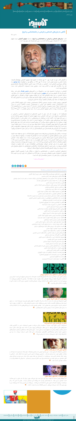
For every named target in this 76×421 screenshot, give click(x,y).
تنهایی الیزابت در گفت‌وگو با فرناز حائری (54, 248)
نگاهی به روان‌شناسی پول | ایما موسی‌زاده (55, 323)
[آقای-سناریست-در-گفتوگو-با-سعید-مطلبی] (54, 370)
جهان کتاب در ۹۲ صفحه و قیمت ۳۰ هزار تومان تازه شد (50, 181)
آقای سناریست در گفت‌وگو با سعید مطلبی (55, 376)
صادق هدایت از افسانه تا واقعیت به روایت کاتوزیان (51, 252)
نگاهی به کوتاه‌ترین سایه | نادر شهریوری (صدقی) (51, 202)
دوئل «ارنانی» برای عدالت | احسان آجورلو (53, 213)
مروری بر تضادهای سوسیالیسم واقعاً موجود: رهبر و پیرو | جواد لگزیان (46, 174)
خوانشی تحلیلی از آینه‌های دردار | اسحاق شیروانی (53, 275)
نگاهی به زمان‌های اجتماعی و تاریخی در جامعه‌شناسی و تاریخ (43, 32)
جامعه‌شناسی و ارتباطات (46, 170)
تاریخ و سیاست (55, 170)
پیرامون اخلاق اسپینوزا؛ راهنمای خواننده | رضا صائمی (51, 209)
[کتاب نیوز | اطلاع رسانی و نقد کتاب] (38, 22)
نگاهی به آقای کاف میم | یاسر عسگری (54, 235)
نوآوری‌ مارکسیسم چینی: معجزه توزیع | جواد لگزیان (51, 215)
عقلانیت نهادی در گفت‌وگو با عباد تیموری (53, 231)
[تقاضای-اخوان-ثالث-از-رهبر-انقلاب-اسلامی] (54, 344)
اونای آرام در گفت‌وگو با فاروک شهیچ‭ (56, 299)
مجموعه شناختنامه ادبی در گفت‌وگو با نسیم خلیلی (51, 237)
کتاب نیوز (33, 420)
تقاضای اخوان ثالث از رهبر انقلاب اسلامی (55, 350)
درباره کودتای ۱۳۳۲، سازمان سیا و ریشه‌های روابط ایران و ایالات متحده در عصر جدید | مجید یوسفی (38, 178)
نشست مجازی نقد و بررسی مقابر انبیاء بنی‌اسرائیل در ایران (49, 226)
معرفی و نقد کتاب (62, 170)
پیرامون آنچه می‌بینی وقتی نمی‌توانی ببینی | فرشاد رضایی (49, 185)
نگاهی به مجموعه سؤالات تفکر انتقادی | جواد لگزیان (50, 191)
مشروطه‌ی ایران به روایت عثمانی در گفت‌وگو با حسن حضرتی (48, 233)
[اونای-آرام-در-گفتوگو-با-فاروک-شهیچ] (54, 293)
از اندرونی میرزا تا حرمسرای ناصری (55, 207)
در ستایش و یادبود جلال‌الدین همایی (54, 187)
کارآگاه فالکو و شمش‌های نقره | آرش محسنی (53, 176)
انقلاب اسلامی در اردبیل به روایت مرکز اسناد (53, 204)
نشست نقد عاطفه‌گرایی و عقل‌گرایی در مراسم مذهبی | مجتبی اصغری (46, 198)
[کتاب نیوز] (36, 417)
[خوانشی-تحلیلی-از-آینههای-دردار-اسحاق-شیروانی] (54, 268)
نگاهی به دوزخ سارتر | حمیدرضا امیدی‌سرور (53, 259)
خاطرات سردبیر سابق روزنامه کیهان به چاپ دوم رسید (51, 218)
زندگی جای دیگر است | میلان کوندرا (55, 244)
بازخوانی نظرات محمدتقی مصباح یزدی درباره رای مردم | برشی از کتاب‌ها (46, 196)
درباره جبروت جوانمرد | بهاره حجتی (55, 228)
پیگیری (11, 415)
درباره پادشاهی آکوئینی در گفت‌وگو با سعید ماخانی (51, 194)
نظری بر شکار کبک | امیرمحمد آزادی (55, 183)
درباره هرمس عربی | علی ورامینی (56, 239)
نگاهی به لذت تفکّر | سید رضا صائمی (54, 189)
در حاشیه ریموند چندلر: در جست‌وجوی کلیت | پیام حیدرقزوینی (48, 224)
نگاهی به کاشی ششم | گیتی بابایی (55, 250)
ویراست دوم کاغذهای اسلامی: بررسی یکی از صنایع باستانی (49, 246)
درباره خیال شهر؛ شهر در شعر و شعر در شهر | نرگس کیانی (50, 222)
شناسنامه (5, 415)
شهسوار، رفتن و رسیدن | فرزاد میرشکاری (54, 220)
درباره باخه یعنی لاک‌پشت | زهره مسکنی (53, 241)
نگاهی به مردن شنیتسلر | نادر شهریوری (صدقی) (52, 254)
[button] (12, 166)
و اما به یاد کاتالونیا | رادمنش (57, 257)
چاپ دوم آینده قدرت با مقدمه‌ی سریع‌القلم (53, 200)
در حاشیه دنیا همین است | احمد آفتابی (54, 211)
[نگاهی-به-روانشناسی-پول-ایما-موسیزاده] (54, 317)
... (50, 283)
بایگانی (16, 415)
